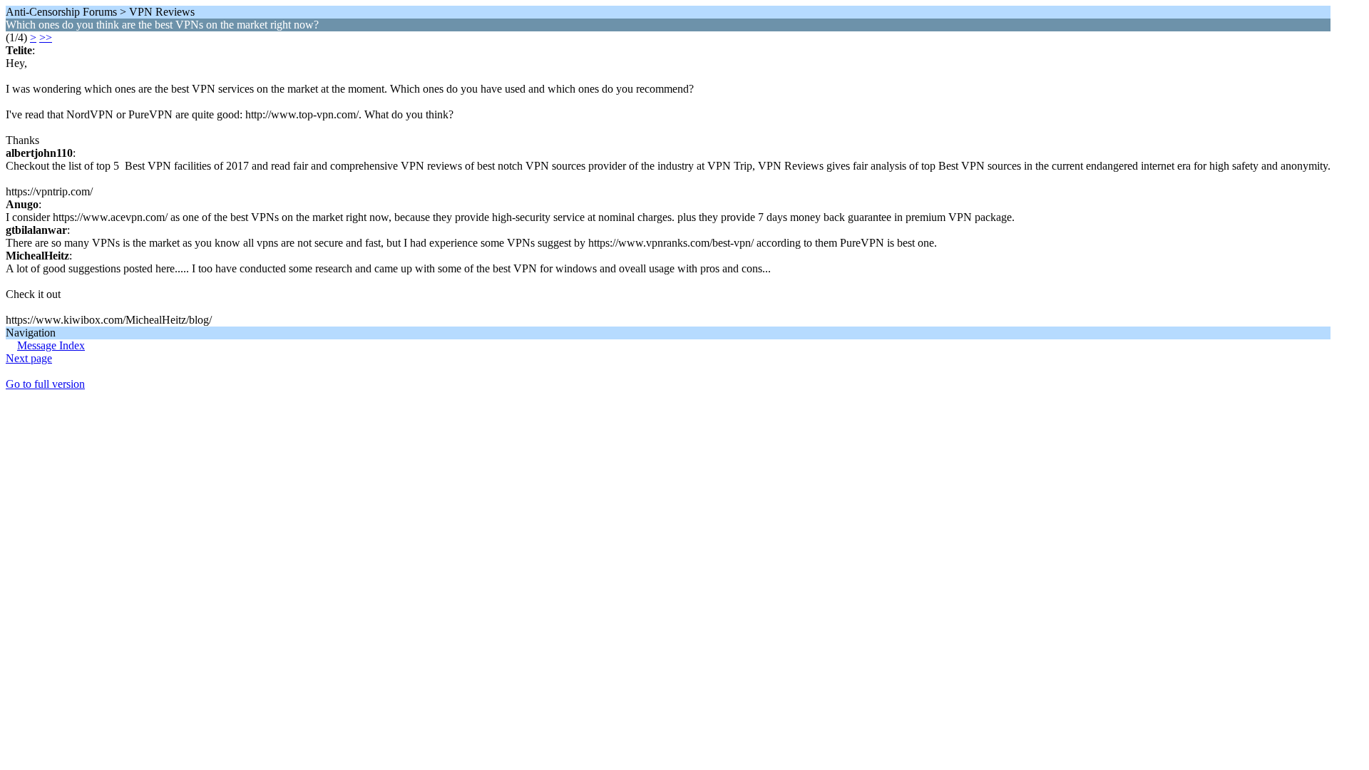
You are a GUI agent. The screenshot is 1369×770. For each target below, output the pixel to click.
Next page (29, 358)
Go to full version (45, 384)
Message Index (51, 345)
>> (45, 37)
